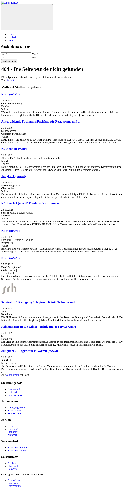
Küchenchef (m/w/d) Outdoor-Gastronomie (30, 203)
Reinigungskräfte (16, 407)
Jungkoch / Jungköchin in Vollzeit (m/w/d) (29, 351)
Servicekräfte (14, 413)
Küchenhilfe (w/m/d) (14, 148)
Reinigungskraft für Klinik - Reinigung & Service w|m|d (38, 326)
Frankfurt (12, 432)
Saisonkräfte (14, 410)
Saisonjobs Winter (17, 450)
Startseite (10, 80)
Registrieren (14, 37)
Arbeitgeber (14, 480)
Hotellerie (13, 392)
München (13, 434)
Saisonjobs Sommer (18, 447)
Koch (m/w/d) (10, 94)
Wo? (34, 57)
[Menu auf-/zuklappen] (27, 17)
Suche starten (9, 61)
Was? (35, 54)
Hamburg (13, 429)
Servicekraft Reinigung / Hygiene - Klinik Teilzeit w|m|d (38, 302)
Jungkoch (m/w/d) (13, 176)
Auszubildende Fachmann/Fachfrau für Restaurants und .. (40, 121)
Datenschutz (14, 485)
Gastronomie (14, 389)
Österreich (13, 466)
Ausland (12, 463)
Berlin (11, 426)
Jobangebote (12, 374)
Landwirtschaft (15, 395)
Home (11, 34)
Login (11, 40)
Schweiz (12, 469)
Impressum (13, 483)
